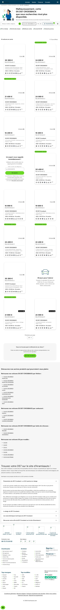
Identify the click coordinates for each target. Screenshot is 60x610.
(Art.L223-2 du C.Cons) (17, 180)
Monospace (25, 560)
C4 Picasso (25, 584)
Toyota (15, 586)
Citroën (4, 578)
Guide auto (38, 557)
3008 (23, 580)
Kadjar (37, 580)
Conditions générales (10, 593)
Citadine (24, 551)
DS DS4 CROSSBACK (8, 454)
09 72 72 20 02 (6, 541)
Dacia (4, 582)
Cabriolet (37, 553)
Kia (15, 578)
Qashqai (37, 586)
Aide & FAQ (5, 557)
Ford (15, 580)
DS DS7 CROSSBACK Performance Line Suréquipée (7, 398)
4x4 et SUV (38, 551)
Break (23, 558)
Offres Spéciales (39, 555)
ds (18, 5)
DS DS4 (5, 442)
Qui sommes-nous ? (8, 551)
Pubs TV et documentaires (9, 562)
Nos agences (6, 553)
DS (14, 588)
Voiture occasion (12, 5)
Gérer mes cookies (51, 593)
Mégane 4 (37, 582)
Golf (36, 578)
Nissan (4, 588)
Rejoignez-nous (6, 555)
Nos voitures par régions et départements (39, 560)
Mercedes (16, 584)
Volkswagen (6, 584)
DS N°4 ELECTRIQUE (8, 457)
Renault (5, 575)
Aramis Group (6, 564)
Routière (24, 556)
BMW (15, 582)
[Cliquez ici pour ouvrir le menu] (57, 2)
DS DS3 (5, 452)
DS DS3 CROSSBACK (8, 450)
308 (23, 578)
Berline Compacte (24, 553)
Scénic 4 (37, 584)
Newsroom (5, 560)
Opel (4, 580)
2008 (23, 576)
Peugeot (5, 576)
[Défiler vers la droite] (40, 23)
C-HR (36, 575)
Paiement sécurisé (23, 595)
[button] (34, 23)
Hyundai (16, 576)
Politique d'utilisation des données (35, 593)
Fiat (15, 575)
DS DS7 (5, 445)
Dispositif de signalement (36, 595)
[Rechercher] (20, 24)
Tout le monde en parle (8, 558)
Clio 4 (36, 576)
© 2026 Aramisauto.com (30, 600)
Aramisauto (4, 5)
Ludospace (25, 562)
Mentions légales (21, 593)
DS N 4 (5, 447)
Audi (4, 586)
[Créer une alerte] (3, 607)
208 (23, 575)
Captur (24, 586)
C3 (22, 582)
